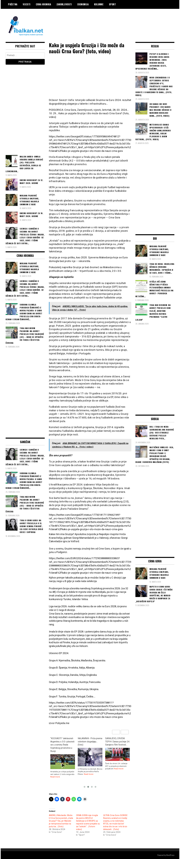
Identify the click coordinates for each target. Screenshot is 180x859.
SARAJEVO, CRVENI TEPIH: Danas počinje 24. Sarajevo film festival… (90, 741)
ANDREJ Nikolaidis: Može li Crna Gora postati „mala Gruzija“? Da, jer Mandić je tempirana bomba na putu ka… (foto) (61, 821)
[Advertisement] (123, 20)
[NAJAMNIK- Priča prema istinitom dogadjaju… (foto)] (62, 757)
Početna (12, 4)
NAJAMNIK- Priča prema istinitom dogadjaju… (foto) (62, 741)
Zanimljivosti (64, 4)
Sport (112, 4)
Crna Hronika (43, 4)
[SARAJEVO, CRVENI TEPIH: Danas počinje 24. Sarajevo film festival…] (90, 754)
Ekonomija (83, 4)
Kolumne (99, 4)
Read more (61, 774)
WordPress (170, 855)
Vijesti (27, 4)
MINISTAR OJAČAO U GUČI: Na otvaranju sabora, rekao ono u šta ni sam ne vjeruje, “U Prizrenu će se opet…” (116, 744)
